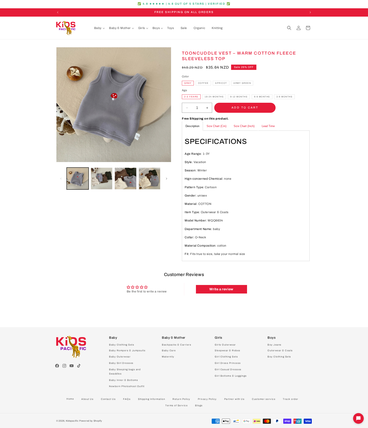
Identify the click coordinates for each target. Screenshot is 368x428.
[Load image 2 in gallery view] (102, 178)
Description (192, 126)
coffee (203, 83)
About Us (87, 399)
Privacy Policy (207, 399)
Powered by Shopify (90, 420)
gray (187, 83)
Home (70, 399)
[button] (99, 28)
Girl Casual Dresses (228, 369)
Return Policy (181, 399)
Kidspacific (72, 420)
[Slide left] (61, 178)
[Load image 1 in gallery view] (78, 178)
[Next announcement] (310, 12)
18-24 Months (214, 96)
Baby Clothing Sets (121, 345)
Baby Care (169, 350)
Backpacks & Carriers (176, 345)
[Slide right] (166, 178)
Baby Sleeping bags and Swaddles (125, 371)
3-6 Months (284, 96)
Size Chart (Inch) (244, 126)
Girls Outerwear (225, 345)
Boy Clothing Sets (279, 357)
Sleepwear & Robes (227, 350)
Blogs (199, 405)
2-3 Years (191, 96)
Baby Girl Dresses (121, 363)
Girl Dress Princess (228, 363)
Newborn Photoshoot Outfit (127, 386)
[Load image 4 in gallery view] (150, 178)
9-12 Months (239, 96)
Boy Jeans (274, 345)
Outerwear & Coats (280, 350)
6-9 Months (262, 96)
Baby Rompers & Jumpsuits (127, 350)
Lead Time (268, 126)
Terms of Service (176, 405)
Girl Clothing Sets (226, 357)
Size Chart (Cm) (216, 126)
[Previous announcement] (57, 12)
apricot (221, 83)
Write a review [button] (221, 289)
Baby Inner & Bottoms (123, 380)
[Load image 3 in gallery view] (126, 178)
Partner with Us (234, 399)
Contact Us (108, 399)
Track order (290, 399)
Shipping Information (151, 399)
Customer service (263, 399)
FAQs (127, 399)
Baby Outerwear (120, 357)
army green (242, 83)
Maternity (168, 357)
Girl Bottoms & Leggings (231, 375)
